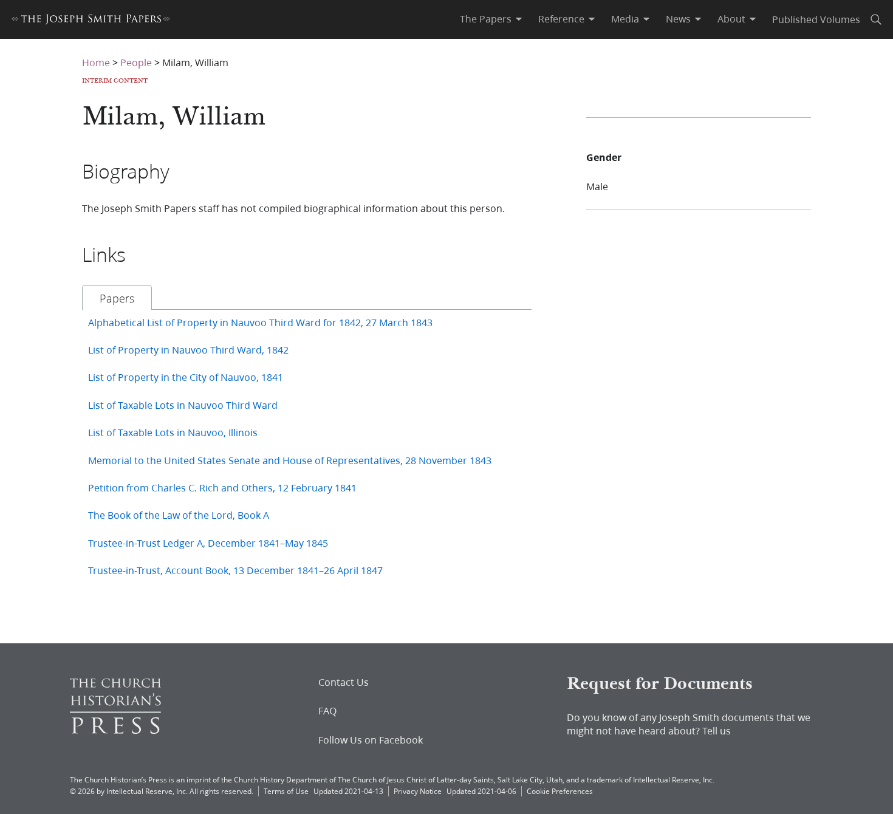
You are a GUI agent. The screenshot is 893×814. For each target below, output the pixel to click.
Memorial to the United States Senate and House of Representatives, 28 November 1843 (289, 460)
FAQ (327, 710)
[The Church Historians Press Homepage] (115, 730)
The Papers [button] (486, 19)
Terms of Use (286, 791)
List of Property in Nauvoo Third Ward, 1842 (188, 350)
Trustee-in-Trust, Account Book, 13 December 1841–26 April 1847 (235, 570)
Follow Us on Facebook (370, 740)
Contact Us (343, 682)
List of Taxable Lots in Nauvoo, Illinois (173, 432)
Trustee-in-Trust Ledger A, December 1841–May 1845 (208, 543)
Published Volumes (816, 19)
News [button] (678, 19)
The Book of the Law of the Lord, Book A (178, 515)
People (136, 62)
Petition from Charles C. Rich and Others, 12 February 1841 (222, 487)
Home (96, 62)
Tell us (716, 730)
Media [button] (625, 19)
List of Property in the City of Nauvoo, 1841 (185, 377)
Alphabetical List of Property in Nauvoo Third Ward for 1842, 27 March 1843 (260, 322)
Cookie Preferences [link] (560, 791)
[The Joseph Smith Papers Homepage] (90, 21)
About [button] (731, 19)
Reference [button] (561, 19)
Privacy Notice (418, 791)
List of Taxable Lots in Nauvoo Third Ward (183, 405)
